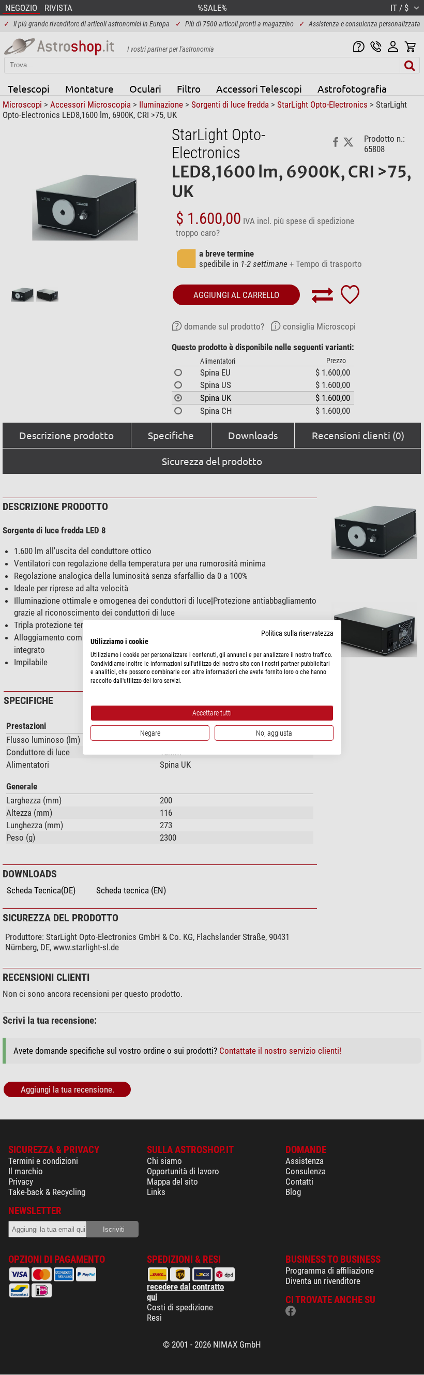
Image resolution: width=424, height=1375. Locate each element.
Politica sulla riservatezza (297, 633)
